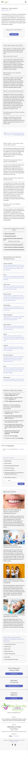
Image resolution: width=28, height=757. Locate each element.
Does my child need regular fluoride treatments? (14, 249)
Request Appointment (14, 686)
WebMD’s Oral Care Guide (14, 401)
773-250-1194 (8, 210)
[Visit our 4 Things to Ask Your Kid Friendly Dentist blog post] (14, 613)
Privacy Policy (12, 741)
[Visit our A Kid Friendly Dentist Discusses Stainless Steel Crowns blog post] (14, 577)
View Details (15, 435)
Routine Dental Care (9, 651)
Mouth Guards (8, 646)
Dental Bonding (8, 461)
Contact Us (14, 698)
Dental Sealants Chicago (19, 134)
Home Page (11, 399)
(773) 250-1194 (6, 19)
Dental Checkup (8, 463)
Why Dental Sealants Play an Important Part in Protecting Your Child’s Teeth (14, 473)
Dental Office (7, 657)
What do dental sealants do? (10, 236)
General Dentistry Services (10, 644)
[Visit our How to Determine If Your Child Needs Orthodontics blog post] (14, 508)
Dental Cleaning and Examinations (12, 465)
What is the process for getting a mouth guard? (14, 247)
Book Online (14, 34)
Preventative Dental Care (10, 470)
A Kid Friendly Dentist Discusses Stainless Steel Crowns (13, 581)
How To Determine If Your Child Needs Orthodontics (12, 511)
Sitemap (16, 741)
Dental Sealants (11, 445)
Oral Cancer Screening (9, 468)
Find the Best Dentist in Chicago (11, 659)
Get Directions (14, 673)
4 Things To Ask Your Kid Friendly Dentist (14, 616)
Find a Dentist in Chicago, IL (11, 477)
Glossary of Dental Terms (10, 395)
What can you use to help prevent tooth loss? (14, 244)
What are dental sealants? (10, 233)
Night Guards (7, 649)
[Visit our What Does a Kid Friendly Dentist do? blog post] (14, 543)
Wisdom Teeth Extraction (10, 653)
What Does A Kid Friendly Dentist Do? (12, 546)
